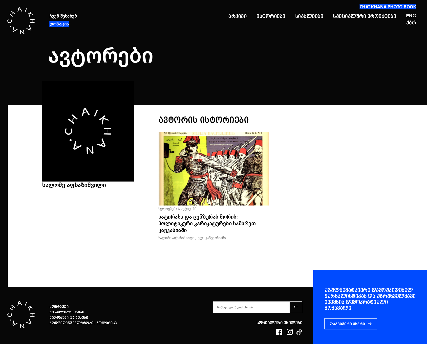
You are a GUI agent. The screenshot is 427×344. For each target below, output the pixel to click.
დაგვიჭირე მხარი (347, 324)
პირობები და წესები (68, 318)
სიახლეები (309, 16)
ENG (411, 16)
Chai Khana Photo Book (388, 7)
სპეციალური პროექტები (364, 16)
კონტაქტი (58, 307)
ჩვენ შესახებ (63, 16)
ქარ (411, 22)
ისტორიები (270, 16)
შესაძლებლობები (66, 312)
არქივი (237, 16)
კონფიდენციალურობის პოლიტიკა (83, 323)
